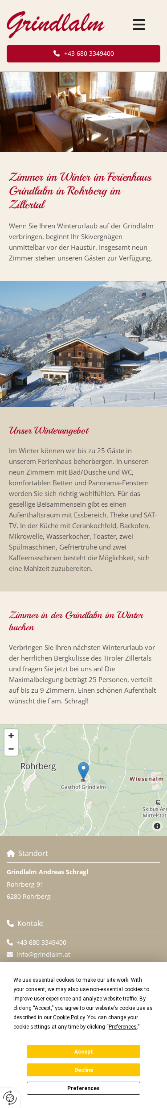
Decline (83, 1070)
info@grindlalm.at (43, 954)
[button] (139, 25)
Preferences (83, 1088)
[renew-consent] (10, 1098)
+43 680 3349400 (41, 942)
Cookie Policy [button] (69, 1017)
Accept (83, 1052)
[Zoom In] (11, 735)
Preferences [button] (123, 1027)
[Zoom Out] (11, 749)
